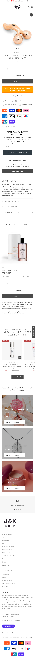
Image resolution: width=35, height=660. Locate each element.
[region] (17, 503)
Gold (4, 267)
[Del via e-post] (14, 127)
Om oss (4, 562)
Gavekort (4, 559)
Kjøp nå (17, 296)
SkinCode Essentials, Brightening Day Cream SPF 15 (12, 366)
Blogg (3, 543)
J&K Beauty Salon (7, 553)
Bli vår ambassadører (8, 546)
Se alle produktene (14, 422)
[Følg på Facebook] (3, 632)
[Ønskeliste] (29, 7)
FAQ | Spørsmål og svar (8, 583)
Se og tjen (5, 586)
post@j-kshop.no (16, 620)
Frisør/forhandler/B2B (8, 556)
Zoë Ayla (17, 52)
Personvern (5, 574)
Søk (3, 537)
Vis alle (17, 377)
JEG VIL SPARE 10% (17, 152)
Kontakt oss (5, 565)
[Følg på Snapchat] (12, 632)
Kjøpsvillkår (5, 577)
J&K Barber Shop (7, 550)
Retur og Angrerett (7, 580)
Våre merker (5, 540)
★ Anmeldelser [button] (33, 331)
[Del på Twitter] (9, 127)
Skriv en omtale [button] (17, 171)
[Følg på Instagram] (8, 632)
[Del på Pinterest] (11, 127)
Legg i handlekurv (17, 76)
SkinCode (12, 362)
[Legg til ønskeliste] (20, 342)
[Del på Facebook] (6, 127)
